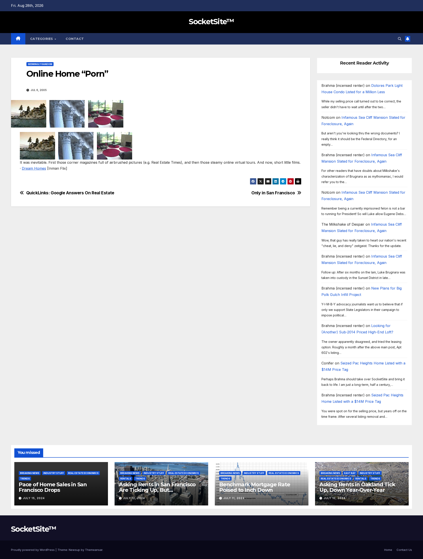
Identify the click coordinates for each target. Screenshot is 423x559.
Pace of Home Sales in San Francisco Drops (53, 487)
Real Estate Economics (83, 473)
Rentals (125, 478)
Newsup (74, 550)
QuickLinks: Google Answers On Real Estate (70, 192)
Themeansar (93, 550)
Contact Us (404, 550)
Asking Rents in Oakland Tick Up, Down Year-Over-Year (357, 487)
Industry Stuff (53, 473)
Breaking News (29, 473)
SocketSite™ (211, 21)
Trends (25, 478)
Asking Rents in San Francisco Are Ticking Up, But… (157, 487)
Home (388, 550)
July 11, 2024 (234, 498)
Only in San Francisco (273, 192)
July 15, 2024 (34, 498)
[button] (399, 39)
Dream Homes (34, 168)
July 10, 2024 (334, 498)
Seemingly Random (40, 64)
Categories (42, 39)
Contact (75, 39)
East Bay (350, 473)
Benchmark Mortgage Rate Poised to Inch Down (254, 487)
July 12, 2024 (134, 498)
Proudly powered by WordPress (33, 550)
